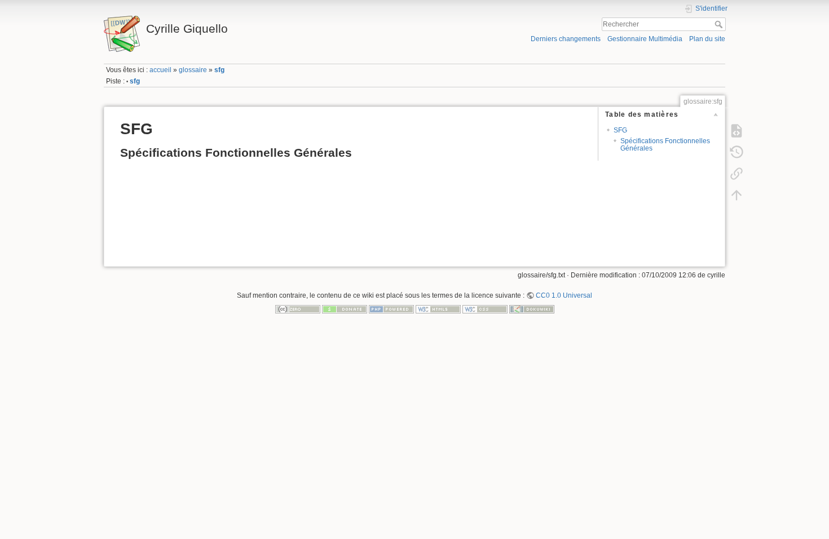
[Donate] (344, 309)
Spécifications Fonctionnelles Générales (665, 144)
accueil (160, 70)
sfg (219, 70)
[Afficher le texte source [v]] (736, 130)
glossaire (193, 70)
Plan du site (707, 39)
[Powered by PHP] (391, 309)
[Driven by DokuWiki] (531, 309)
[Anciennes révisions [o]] (736, 151)
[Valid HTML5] (438, 309)
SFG (620, 130)
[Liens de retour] (736, 173)
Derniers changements (566, 39)
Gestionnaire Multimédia (644, 39)
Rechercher (720, 24)
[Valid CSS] (485, 309)
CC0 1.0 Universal (564, 295)
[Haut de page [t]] (736, 194)
